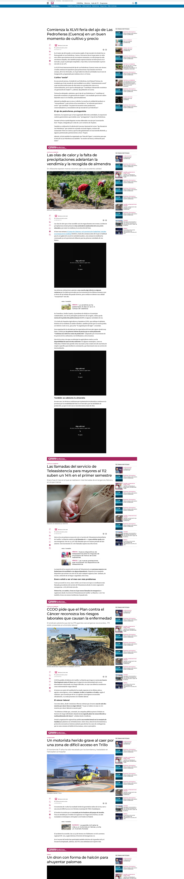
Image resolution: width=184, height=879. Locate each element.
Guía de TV (95, 3)
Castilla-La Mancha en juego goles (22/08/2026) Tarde (129, 176)
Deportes (103, 6)
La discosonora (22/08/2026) (127, 158)
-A (106, 49)
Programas (103, 3)
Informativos (86, 6)
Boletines (95, 6)
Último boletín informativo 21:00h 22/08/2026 (130, 190)
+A (103, 49)
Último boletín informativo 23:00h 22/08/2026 (130, 166)
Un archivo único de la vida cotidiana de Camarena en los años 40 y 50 (129, 231)
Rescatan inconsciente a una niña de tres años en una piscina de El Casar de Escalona (130, 223)
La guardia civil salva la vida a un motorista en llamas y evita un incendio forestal (86, 827)
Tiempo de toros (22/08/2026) (127, 50)
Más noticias (112, 6)
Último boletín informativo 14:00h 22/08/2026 (130, 34)
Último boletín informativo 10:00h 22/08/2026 (130, 107)
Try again (80, 269)
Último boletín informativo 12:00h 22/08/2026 (130, 74)
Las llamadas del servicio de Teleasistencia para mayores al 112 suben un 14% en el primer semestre (129, 84)
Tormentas (58, 0)
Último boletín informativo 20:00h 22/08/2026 (130, 198)
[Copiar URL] (80, 266)
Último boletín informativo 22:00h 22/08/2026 (130, 182)
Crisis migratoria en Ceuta (67, 0)
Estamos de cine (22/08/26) (127, 99)
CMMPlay (80, 3)
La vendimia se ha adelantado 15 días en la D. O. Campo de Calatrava (83, 306)
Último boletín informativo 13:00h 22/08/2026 (130, 58)
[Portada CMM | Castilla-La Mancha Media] (52, 3)
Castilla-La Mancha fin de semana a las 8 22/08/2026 (129, 208)
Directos (87, 3)
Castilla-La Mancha (74, 6)
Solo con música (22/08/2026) (127, 42)
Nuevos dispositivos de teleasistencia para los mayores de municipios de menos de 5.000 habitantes (85, 554)
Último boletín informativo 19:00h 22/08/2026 (130, 214)
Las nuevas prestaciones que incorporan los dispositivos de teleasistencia (85, 562)
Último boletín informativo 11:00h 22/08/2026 (130, 91)
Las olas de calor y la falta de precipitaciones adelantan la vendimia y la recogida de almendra (130, 67)
